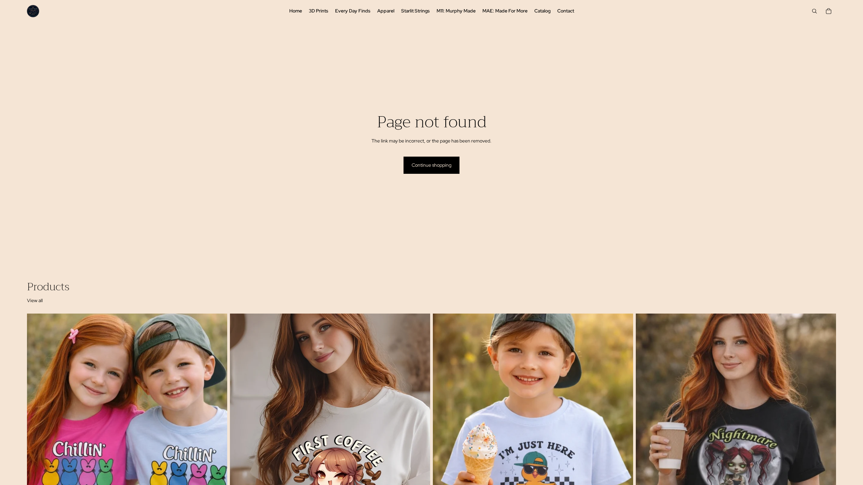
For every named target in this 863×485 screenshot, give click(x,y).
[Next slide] (217, 438)
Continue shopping (431, 165)
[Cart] (828, 11)
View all (35, 300)
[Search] (814, 11)
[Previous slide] (37, 438)
